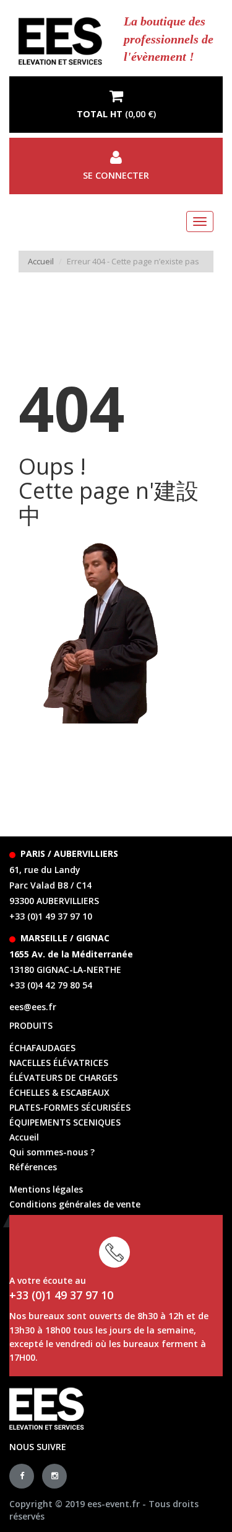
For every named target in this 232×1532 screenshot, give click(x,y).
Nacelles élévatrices (58, 1062)
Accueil (41, 261)
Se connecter (116, 175)
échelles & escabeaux (59, 1092)
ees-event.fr (113, 1504)
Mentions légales (46, 1189)
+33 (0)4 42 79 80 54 (50, 985)
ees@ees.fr (32, 1007)
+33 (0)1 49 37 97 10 (50, 916)
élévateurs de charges (63, 1077)
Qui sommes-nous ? (52, 1152)
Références (33, 1167)
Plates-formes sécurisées (70, 1107)
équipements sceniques (65, 1122)
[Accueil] (60, 41)
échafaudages (42, 1048)
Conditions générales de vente (74, 1204)
